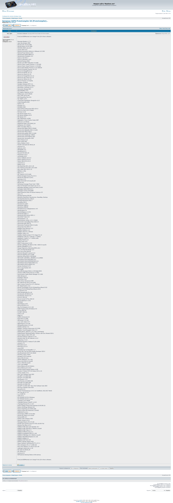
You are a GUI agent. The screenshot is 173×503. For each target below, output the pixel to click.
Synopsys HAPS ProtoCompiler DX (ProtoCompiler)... (25, 21)
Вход (5, 11)
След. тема (167, 28)
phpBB (80, 500)
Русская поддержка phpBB (86, 502)
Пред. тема (161, 28)
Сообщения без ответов (7, 16)
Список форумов (6, 18)
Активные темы (17, 16)
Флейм (20, 18)
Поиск (169, 11)
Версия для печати (7, 28)
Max (10, 22)
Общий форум (14, 18)
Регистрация (11, 11)
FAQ (164, 11)
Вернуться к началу (7, 465)
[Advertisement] (86, 496)
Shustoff (14, 22)
